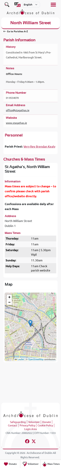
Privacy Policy (27, 425)
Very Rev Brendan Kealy (39, 146)
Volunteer (34, 422)
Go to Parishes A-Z (17, 31)
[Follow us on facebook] (27, 441)
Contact (12, 425)
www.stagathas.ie (16, 122)
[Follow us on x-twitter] (34, 441)
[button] (30, 323)
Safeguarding (18, 422)
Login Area (30, 429)
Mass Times (53, 464)
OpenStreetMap (36, 359)
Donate (46, 422)
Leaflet (20, 359)
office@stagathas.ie (17, 110)
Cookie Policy (45, 425)
